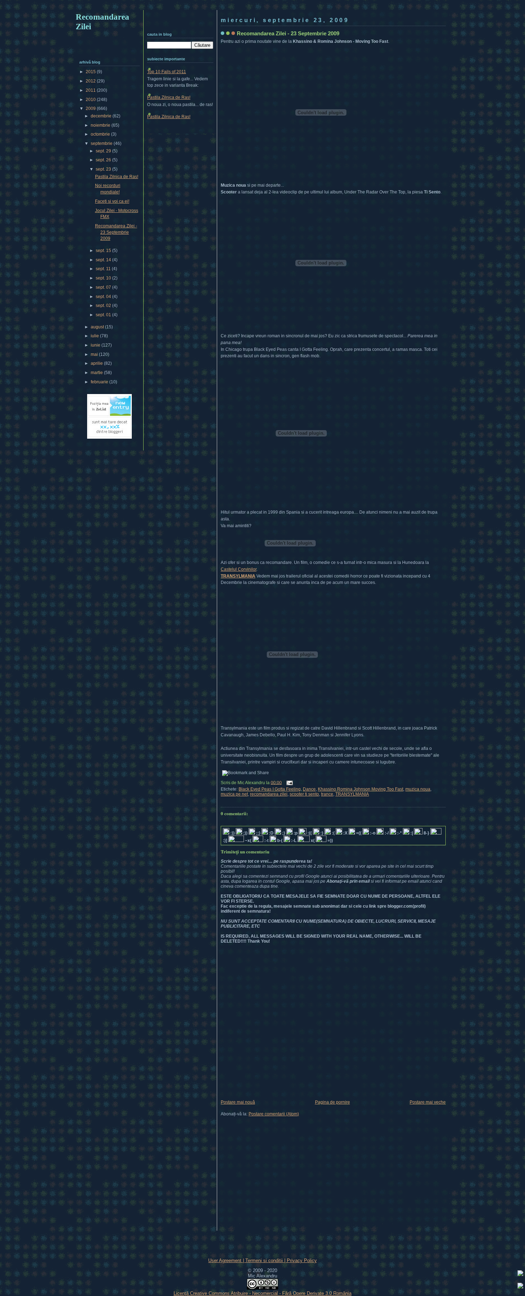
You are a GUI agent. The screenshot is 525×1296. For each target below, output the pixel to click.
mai (95, 354)
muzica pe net (234, 794)
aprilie (97, 363)
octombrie (101, 134)
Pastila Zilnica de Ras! (168, 97)
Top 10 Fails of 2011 (166, 71)
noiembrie (101, 125)
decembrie (101, 116)
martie (97, 372)
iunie (96, 345)
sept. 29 (104, 150)
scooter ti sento (304, 794)
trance (327, 794)
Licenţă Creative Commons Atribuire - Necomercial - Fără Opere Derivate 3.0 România (262, 1293)
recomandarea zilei (269, 794)
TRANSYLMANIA (238, 576)
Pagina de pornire (332, 1102)
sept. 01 (104, 314)
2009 (91, 108)
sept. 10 (104, 278)
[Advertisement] (262, 6)
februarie (100, 381)
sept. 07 (104, 287)
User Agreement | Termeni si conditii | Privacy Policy (262, 1260)
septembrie (102, 143)
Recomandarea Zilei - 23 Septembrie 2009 (288, 33)
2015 (91, 71)
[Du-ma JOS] (520, 1287)
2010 (91, 99)
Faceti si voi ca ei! (112, 201)
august (98, 326)
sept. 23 (104, 169)
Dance (309, 789)
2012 (91, 81)
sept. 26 (104, 159)
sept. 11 (104, 268)
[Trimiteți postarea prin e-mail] (288, 782)
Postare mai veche (428, 1102)
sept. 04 (104, 296)
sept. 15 (104, 250)
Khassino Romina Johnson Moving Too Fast (360, 789)
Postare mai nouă (238, 1102)
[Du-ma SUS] (520, 1274)
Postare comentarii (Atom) (274, 1113)
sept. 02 (104, 305)
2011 (91, 90)
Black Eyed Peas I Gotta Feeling (270, 789)
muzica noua (417, 789)
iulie (95, 335)
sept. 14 (104, 259)
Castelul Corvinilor (238, 569)
